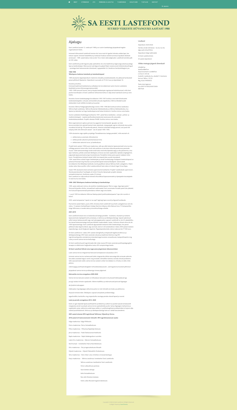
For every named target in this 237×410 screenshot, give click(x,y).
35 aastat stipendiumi (145, 59)
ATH (94, 2)
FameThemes (124, 404)
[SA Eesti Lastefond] (118, 23)
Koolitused (134, 2)
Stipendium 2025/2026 (145, 45)
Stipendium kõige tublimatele (147, 53)
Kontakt (155, 2)
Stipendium (85, 2)
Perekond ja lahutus (106, 2)
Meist (75, 2)
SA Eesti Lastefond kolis (145, 56)
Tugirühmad (121, 2)
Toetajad (144, 2)
